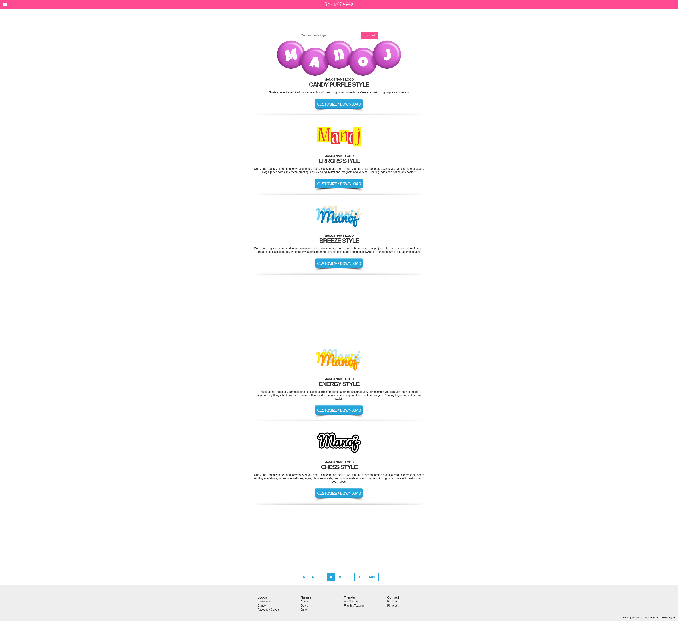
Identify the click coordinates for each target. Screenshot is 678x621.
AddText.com (352, 601)
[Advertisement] (340, 18)
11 (360, 577)
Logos (262, 597)
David (304, 605)
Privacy (626, 617)
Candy (261, 605)
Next (372, 577)
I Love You (264, 601)
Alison (305, 601)
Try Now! (369, 35)
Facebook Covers (268, 609)
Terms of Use (637, 617)
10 (349, 577)
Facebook (393, 601)
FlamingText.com (354, 605)
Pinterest (392, 605)
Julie (304, 609)
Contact (393, 597)
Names (306, 597)
